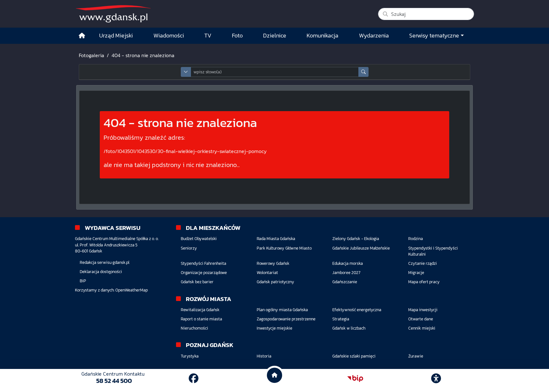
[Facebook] (194, 378)
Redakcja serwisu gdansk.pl (104, 262)
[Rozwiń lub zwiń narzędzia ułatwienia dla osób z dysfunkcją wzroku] (436, 378)
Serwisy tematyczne (434, 35)
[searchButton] (363, 72)
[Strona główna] (82, 36)
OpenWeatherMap (131, 290)
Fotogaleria (91, 55)
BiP (83, 281)
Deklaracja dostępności (101, 272)
